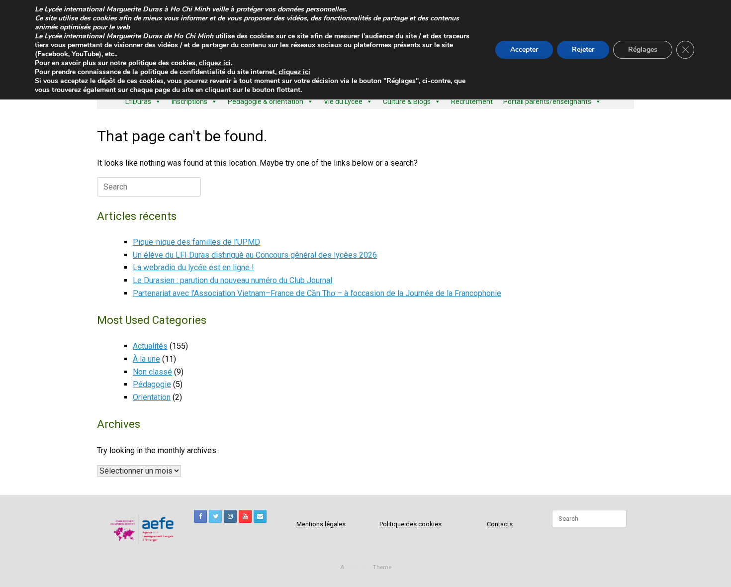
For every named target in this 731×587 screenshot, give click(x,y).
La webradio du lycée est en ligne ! (193, 267)
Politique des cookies (410, 524)
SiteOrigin (358, 567)
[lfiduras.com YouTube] (245, 516)
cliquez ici (294, 72)
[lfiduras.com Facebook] (200, 516)
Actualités (150, 346)
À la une (146, 359)
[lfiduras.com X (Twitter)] (215, 516)
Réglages (642, 49)
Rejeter (583, 49)
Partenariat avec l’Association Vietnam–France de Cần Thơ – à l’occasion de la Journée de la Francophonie (317, 293)
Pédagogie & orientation (265, 101)
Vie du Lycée (343, 101)
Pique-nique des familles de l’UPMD (196, 242)
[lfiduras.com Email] (260, 516)
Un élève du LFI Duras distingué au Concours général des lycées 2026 (255, 255)
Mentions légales (321, 524)
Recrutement (472, 101)
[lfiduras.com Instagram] (230, 516)
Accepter (524, 49)
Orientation (152, 397)
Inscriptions (189, 101)
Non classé (152, 372)
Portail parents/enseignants (547, 101)
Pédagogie (152, 384)
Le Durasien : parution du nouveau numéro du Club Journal (232, 280)
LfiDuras (138, 101)
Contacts (500, 524)
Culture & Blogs (407, 101)
